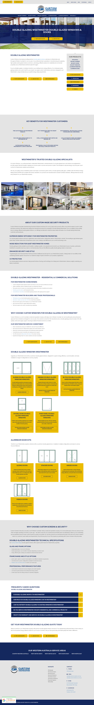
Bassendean (76, 85)
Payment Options (52, 680)
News (79, 2)
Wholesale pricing (16, 298)
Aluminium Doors (52, 15)
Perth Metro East (77, 653)
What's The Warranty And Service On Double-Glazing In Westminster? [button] (38, 615)
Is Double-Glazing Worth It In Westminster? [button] (29, 594)
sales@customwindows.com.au (74, 677)
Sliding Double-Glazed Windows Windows (22, 378)
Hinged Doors (72, 465)
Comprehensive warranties (18, 291)
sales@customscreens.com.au (74, 676)
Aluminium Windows (63, 15)
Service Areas (73, 2)
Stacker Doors (47, 465)
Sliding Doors (22, 465)
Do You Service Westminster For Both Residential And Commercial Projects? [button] (40, 610)
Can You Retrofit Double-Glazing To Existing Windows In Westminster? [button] (38, 605)
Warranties (50, 681)
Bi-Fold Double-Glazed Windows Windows (72, 378)
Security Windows (42, 15)
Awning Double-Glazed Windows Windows (47, 378)
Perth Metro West (64, 653)
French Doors (22, 499)
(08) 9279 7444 (19, 1)
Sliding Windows (22, 392)
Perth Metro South (50, 653)
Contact (89, 2)
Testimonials (84, 2)
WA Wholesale (50, 78)
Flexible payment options (18, 290)
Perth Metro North (36, 653)
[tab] (47, 594)
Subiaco (76, 89)
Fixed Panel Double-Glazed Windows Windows (47, 416)
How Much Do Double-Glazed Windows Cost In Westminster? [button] (34, 599)
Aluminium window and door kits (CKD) (21, 299)
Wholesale (73, 15)
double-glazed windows (39, 59)
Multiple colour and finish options (18, 562)
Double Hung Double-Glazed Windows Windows (22, 416)
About (68, 2)
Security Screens (22, 15)
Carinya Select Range (17, 542)
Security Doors (32, 15)
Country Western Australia (20, 653)
